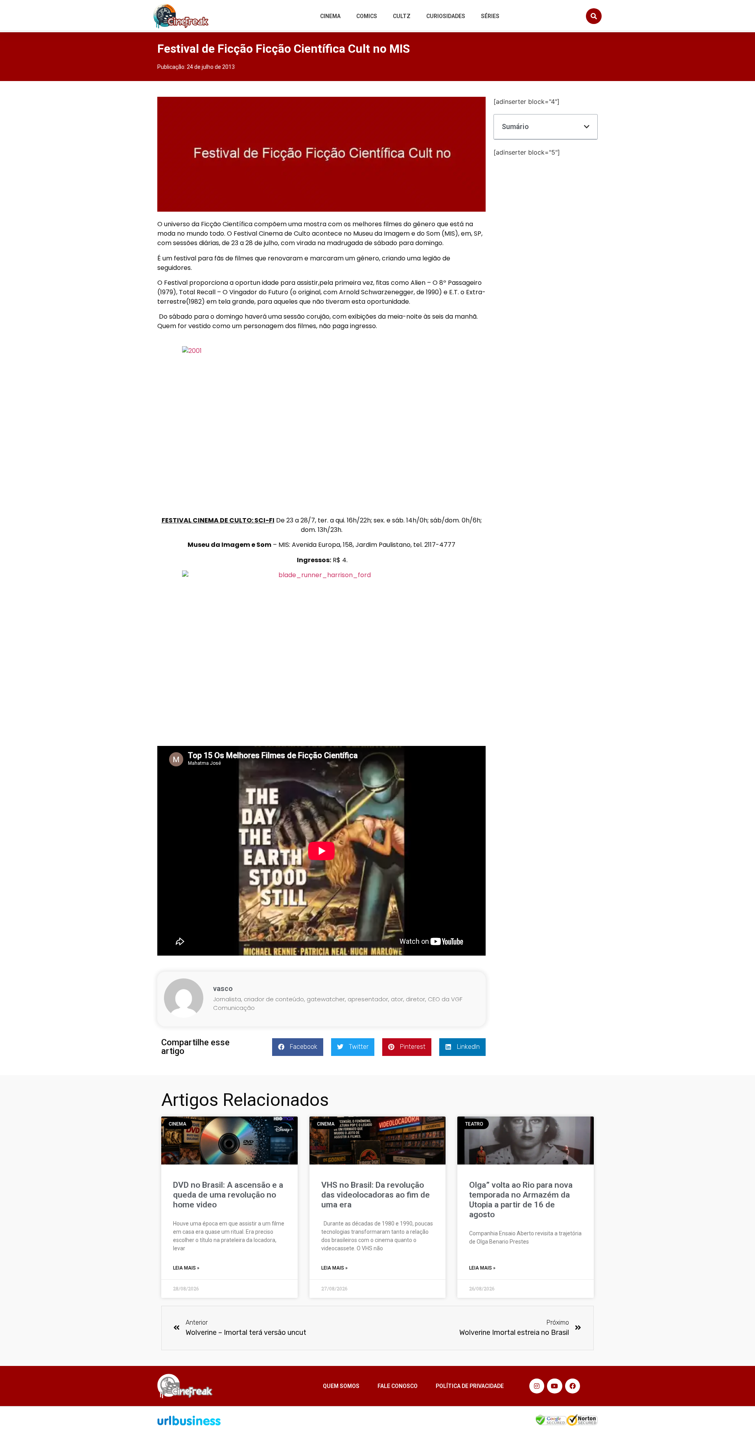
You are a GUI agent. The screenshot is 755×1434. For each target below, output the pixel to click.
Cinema (330, 16)
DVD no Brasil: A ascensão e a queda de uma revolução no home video (228, 1194)
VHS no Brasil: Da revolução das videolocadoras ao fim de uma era (375, 1194)
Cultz (402, 16)
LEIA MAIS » (186, 1268)
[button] (594, 16)
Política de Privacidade (470, 1386)
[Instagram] (536, 1386)
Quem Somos (341, 1386)
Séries (490, 16)
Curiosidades (445, 16)
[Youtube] (554, 1386)
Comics (366, 16)
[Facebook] (572, 1386)
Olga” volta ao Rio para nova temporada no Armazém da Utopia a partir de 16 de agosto (521, 1200)
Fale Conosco (398, 1386)
